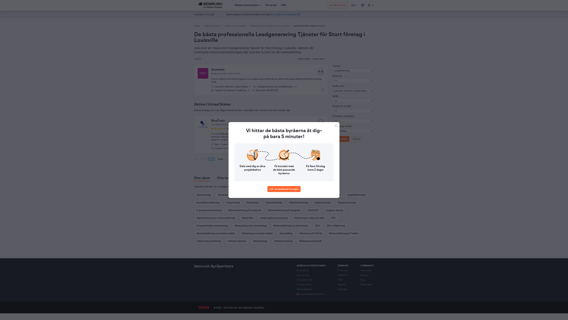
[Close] (335, 125)
